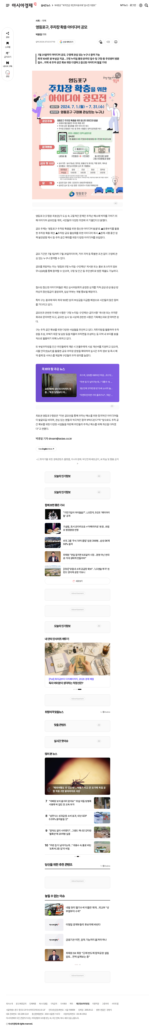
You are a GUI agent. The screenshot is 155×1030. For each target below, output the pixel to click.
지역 (44, 21)
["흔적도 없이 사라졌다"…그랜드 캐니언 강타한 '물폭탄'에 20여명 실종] (102, 837)
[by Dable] (105, 866)
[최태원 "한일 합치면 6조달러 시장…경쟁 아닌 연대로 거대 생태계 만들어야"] (53, 561)
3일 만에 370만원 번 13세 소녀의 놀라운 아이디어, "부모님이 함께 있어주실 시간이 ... (96, 388)
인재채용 (32, 1003)
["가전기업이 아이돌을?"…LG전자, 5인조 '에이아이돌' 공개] (53, 519)
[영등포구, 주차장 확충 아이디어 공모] (77, 135)
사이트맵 (115, 1003)
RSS (71, 1003)
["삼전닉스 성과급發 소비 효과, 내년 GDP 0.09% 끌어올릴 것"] (102, 823)
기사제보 (63, 1003)
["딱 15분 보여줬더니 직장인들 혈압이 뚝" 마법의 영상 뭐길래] (54, 930)
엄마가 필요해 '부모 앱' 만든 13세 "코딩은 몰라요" (88, 955)
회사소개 (9, 1003)
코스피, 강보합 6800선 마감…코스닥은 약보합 (96, 375)
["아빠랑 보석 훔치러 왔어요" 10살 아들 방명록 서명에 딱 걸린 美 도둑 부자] (102, 808)
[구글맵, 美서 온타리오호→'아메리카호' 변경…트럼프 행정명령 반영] (53, 533)
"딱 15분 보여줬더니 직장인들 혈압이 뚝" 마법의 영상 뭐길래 (87, 924)
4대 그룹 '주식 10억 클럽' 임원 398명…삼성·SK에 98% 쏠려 (86, 542)
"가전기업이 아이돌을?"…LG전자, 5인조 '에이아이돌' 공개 (86, 514)
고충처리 (105, 1003)
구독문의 (53, 1003)
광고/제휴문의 (21, 1003)
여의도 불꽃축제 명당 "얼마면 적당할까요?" (87, 939)
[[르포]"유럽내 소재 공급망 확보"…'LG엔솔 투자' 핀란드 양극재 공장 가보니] (53, 576)
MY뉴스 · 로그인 (128, 5)
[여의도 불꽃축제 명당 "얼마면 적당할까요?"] (54, 945)
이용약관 (95, 1003)
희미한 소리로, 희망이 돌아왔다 (81, 909)
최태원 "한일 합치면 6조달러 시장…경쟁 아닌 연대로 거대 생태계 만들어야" (86, 556)
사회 (38, 21)
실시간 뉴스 (45, 5)
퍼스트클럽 (43, 1003)
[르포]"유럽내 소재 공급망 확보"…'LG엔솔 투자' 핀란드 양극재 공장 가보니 (86, 571)
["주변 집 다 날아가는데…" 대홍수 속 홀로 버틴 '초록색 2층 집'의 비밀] (102, 852)
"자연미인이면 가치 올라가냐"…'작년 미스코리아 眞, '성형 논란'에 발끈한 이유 (96, 395)
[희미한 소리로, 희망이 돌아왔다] (54, 915)
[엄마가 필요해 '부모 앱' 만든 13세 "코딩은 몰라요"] (54, 960)
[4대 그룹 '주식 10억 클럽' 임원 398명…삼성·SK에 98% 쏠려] (53, 547)
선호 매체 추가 (68, 42)
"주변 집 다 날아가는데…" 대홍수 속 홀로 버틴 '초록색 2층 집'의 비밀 (96, 382)
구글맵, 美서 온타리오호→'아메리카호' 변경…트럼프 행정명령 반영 (86, 528)
